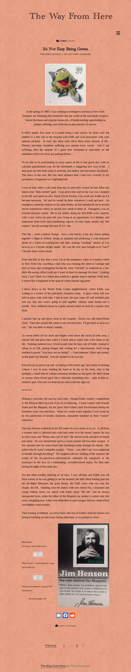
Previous (50, 645)
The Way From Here (53, 666)
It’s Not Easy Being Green (65, 49)
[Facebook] (65, 616)
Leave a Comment (67, 625)
